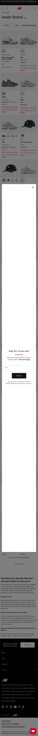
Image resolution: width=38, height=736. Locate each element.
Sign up (19, 376)
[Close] (32, 187)
